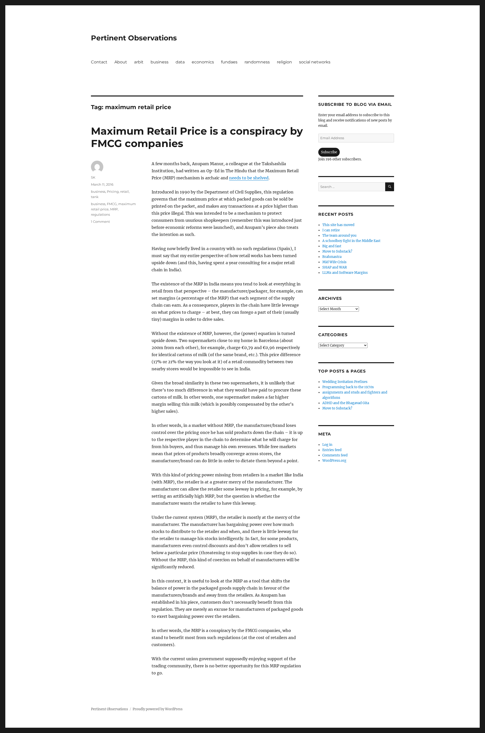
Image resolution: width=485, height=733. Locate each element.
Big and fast (331, 246)
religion (284, 62)
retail (124, 191)
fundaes (229, 62)
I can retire (331, 230)
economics (203, 62)
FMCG (112, 204)
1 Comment (100, 221)
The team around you (339, 235)
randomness (257, 62)
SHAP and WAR (334, 267)
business (159, 62)
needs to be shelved (249, 177)
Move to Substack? (337, 251)
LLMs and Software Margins (345, 273)
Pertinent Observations (134, 38)
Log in (327, 445)
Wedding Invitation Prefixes (345, 382)
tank (95, 197)
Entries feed (332, 450)
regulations (100, 214)
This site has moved (338, 225)
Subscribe (329, 152)
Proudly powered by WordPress (158, 709)
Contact (99, 62)
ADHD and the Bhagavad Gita (345, 403)
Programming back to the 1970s (348, 387)
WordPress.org (334, 460)
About (120, 62)
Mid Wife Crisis (334, 262)
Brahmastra (332, 257)
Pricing (113, 191)
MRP (114, 209)
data (180, 62)
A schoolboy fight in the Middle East (351, 241)
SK (93, 177)
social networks (314, 62)
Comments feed (335, 455)
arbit (138, 62)
